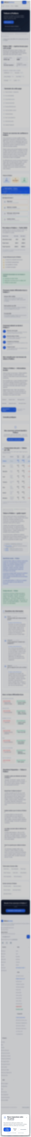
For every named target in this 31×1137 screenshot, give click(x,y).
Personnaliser (23, 1129)
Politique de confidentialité (11, 1132)
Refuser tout (15, 1129)
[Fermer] (26, 1117)
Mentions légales (21, 1132)
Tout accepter (7, 1129)
